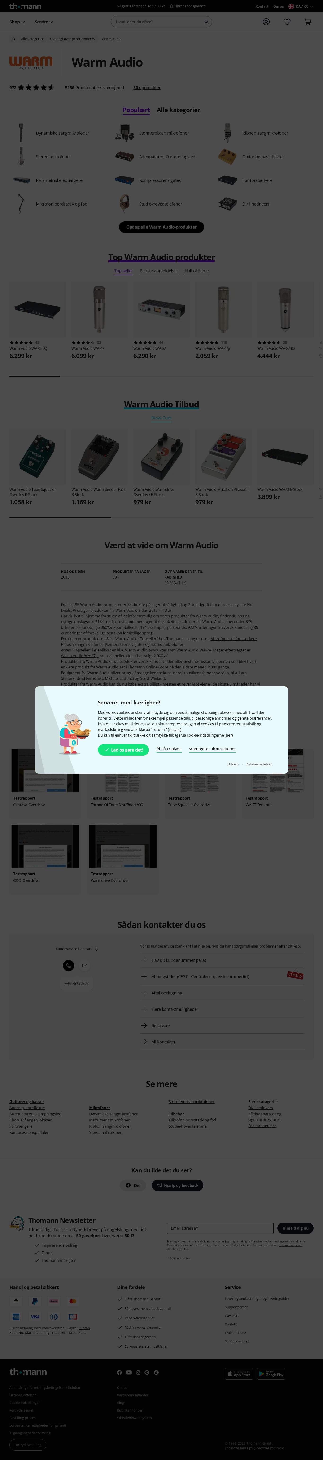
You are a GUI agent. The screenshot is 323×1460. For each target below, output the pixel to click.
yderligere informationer (212, 748)
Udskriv (233, 764)
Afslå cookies (169, 748)
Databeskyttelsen (259, 764)
